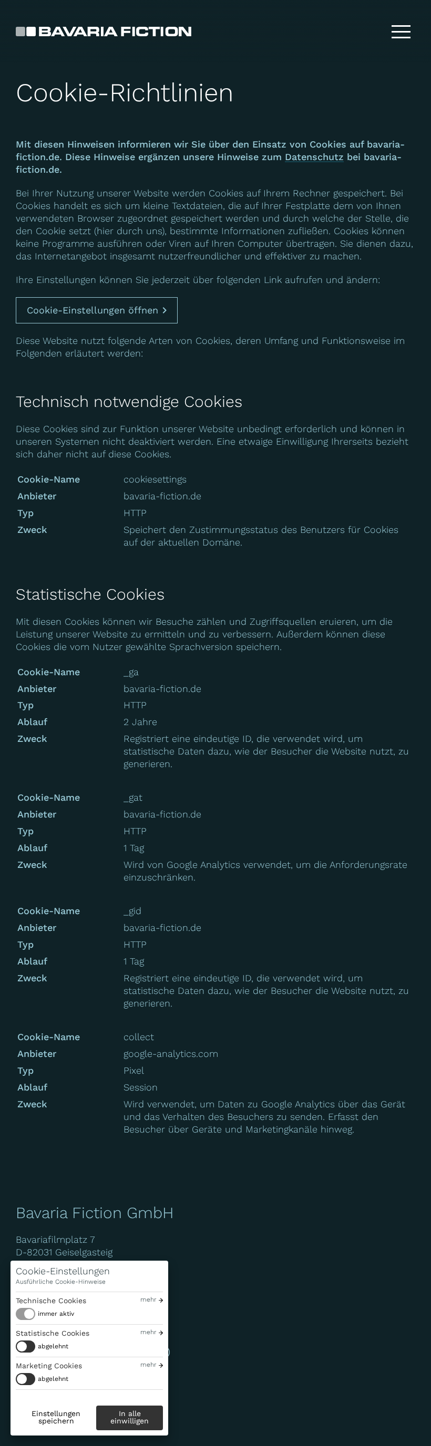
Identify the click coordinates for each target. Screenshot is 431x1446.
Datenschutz (314, 156)
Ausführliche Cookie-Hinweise (61, 1281)
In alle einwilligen (129, 1417)
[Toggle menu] (401, 31)
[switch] (45, 1314)
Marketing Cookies (49, 1365)
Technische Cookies (51, 1300)
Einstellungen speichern (56, 1417)
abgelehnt (53, 1346)
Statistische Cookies (52, 1333)
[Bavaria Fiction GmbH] (103, 31)
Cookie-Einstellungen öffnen (92, 310)
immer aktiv (56, 1313)
